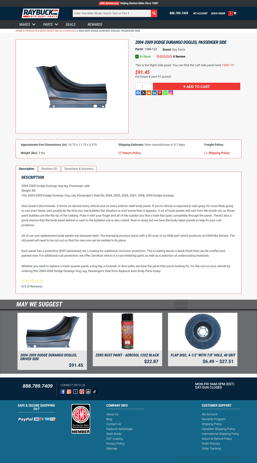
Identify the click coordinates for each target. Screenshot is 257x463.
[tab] (26, 169)
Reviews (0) (49, 168)
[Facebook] (138, 92)
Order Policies (211, 443)
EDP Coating (114, 438)
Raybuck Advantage (119, 429)
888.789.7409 (179, 13)
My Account (200, 13)
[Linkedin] (154, 92)
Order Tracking (211, 448)
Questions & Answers (78, 168)
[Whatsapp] (165, 92)
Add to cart (198, 86)
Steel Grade (113, 434)
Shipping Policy (212, 424)
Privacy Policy (115, 443)
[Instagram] (170, 92)
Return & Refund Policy (217, 438)
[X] (143, 92)
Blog (109, 419)
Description (26, 168)
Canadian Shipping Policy (218, 429)
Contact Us (113, 424)
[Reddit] (149, 92)
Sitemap (111, 448)
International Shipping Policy (220, 434)
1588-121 (228, 65)
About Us (112, 414)
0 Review (179, 56)
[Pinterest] (159, 92)
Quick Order (218, 13)
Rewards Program (213, 419)
